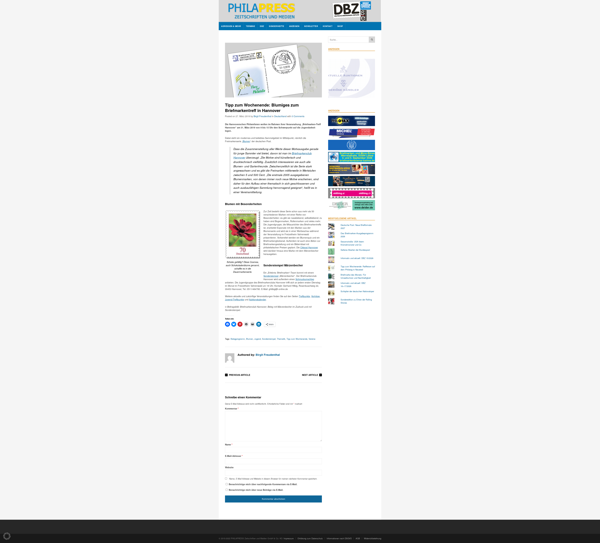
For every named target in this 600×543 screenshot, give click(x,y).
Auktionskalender (257, 299)
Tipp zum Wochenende (297, 338)
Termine (250, 26)
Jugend (257, 338)
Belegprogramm (238, 338)
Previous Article (239, 374)
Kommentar (232, 408)
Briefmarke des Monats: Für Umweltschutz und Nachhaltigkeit (356, 276)
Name (228, 444)
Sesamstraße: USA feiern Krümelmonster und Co (352, 243)
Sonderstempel (270, 275)
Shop (340, 26)
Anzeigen (294, 26)
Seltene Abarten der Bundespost (355, 249)
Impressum (289, 538)
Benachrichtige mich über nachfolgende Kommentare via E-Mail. (263, 484)
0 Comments (298, 116)
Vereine (312, 338)
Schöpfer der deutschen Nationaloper (357, 291)
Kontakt (327, 26)
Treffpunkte (304, 296)
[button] (7, 536)
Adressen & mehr (231, 26)
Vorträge (315, 296)
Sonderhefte (276, 26)
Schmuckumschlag (304, 279)
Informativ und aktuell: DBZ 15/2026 (357, 258)
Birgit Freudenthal (262, 116)
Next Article (310, 374)
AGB (358, 538)
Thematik (281, 338)
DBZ (262, 26)
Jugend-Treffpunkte (234, 299)
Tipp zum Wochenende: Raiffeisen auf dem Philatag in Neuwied (358, 268)
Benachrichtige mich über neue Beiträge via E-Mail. (256, 489)
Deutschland (280, 116)
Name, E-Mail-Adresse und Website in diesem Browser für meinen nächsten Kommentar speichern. (273, 478)
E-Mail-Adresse (233, 455)
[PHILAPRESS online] (300, 11)
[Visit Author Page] (229, 358)
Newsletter (311, 26)
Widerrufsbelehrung (372, 538)
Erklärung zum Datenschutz (310, 538)
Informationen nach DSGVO (339, 538)
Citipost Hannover (309, 247)
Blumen (246, 141)
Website (229, 467)
